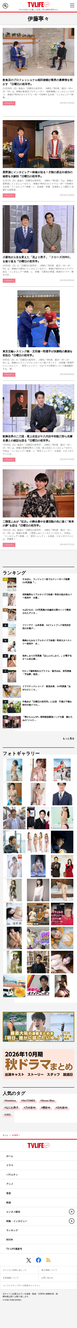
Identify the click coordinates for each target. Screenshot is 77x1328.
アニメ (9, 1183)
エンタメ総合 (13, 1211)
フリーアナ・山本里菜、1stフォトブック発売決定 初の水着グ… (47, 627)
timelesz (11, 1100)
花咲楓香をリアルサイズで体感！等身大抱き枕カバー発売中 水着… (47, 596)
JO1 (8, 1114)
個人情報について (49, 1270)
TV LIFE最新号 (14, 1248)
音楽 (8, 1193)
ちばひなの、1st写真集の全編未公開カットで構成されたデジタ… (46, 611)
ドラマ (9, 1165)
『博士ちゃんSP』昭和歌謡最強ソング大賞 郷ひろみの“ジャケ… (47, 718)
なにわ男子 (12, 1107)
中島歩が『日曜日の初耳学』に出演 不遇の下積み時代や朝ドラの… (47, 703)
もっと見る (68, 738)
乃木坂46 (30, 1107)
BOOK (9, 1239)
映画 (8, 1202)
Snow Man (48, 1100)
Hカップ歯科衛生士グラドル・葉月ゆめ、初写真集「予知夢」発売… (46, 673)
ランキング (12, 1230)
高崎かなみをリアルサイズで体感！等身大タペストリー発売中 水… (47, 642)
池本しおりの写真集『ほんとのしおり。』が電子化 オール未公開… (47, 657)
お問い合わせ (47, 1278)
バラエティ (9, 103)
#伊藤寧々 (16, 1135)
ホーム (5, 1135)
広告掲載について (11, 1278)
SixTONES (29, 1100)
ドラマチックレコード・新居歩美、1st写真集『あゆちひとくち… (46, 688)
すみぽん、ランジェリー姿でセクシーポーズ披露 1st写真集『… (47, 581)
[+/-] (71, 1211)
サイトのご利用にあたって (15, 1270)
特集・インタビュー (16, 1221)
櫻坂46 (46, 1107)
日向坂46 (62, 1107)
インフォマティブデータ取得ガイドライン (21, 1285)
